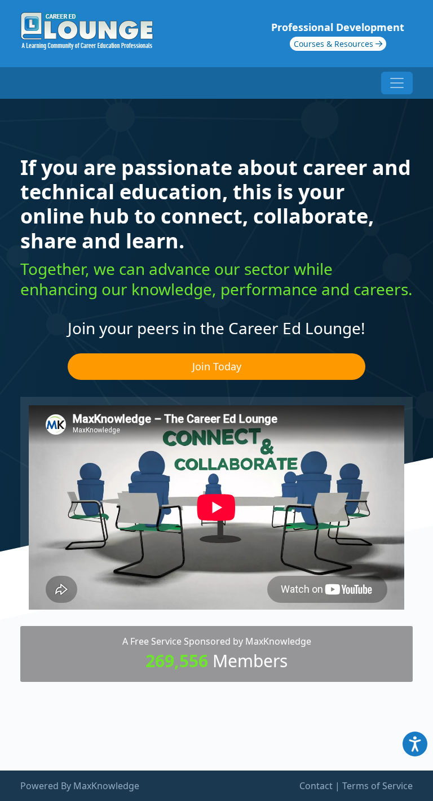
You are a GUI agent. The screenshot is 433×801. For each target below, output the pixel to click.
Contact (316, 786)
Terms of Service (377, 786)
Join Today (216, 366)
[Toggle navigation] (397, 83)
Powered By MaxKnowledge (79, 786)
